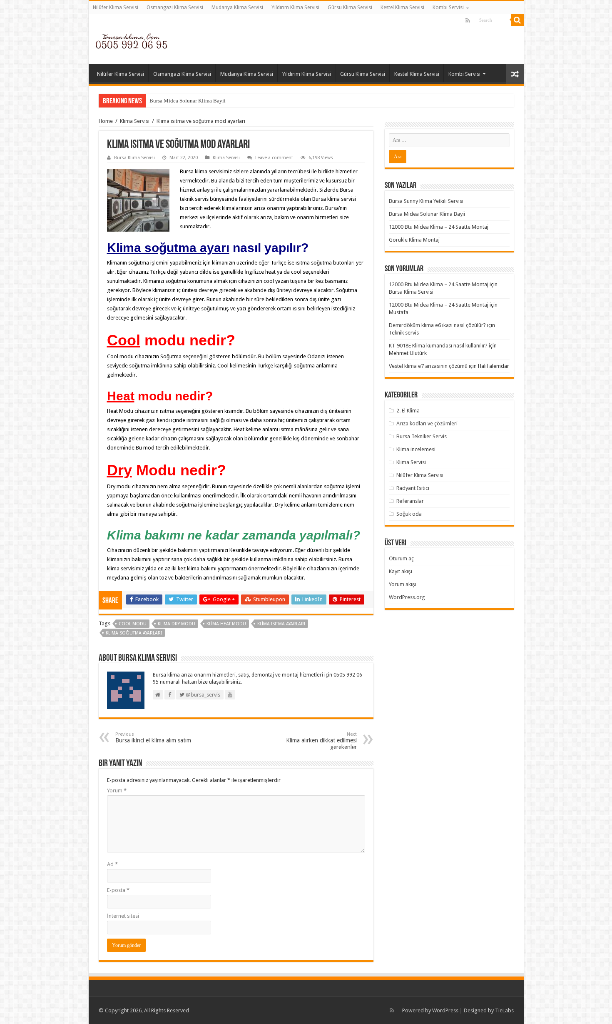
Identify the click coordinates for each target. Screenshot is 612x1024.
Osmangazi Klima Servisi (175, 7)
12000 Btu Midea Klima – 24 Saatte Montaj (438, 227)
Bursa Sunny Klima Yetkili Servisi (426, 201)
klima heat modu (226, 624)
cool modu (133, 624)
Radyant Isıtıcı (412, 488)
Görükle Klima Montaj (414, 240)
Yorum (117, 790)
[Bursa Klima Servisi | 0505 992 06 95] (131, 39)
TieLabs (504, 1010)
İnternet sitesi (123, 916)
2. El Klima (408, 410)
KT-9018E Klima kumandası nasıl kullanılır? (438, 345)
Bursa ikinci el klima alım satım (153, 738)
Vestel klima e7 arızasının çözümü (428, 366)
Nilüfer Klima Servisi (115, 7)
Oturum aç (401, 558)
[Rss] (468, 20)
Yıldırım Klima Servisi (295, 7)
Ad (112, 864)
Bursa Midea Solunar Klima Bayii (187, 100)
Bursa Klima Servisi (134, 157)
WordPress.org (407, 597)
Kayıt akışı (400, 571)
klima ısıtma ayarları (281, 624)
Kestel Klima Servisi (402, 7)
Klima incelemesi (415, 449)
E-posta (118, 890)
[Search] (517, 20)
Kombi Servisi (448, 7)
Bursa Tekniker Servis (421, 436)
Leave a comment (274, 157)
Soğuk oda (409, 514)
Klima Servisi (134, 121)
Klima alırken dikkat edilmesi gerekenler (321, 741)
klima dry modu (176, 624)
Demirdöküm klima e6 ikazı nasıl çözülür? (437, 325)
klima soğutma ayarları (134, 633)
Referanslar (410, 501)
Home (106, 121)
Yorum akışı (402, 584)
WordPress (445, 1010)
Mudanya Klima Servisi (237, 7)
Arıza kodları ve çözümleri (427, 423)
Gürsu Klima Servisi (350, 7)
